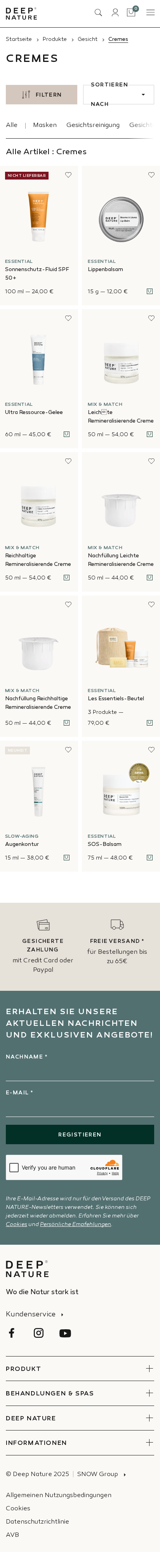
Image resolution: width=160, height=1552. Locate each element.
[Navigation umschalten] (150, 12)
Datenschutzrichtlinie (37, 1522)
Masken (45, 125)
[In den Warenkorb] (149, 292)
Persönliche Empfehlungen (75, 1224)
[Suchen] (98, 12)
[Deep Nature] (21, 13)
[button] (68, 175)
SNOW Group (97, 1474)
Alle (11, 125)
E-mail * (19, 1093)
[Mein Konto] (115, 12)
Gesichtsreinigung (93, 125)
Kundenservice (31, 1315)
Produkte (55, 39)
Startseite (19, 39)
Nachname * (26, 1057)
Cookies (16, 1224)
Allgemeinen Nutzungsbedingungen (58, 1495)
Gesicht (87, 39)
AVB (12, 1535)
